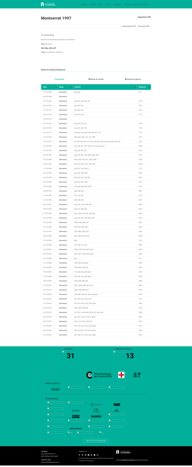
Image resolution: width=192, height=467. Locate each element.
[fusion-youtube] (88, 455)
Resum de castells (97, 79)
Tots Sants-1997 (143, 26)
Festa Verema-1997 (129, 26)
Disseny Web (90, 460)
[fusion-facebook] (79, 455)
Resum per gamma (134, 79)
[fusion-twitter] (82, 455)
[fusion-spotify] (94, 455)
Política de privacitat (90, 458)
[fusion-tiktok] (91, 455)
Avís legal (81, 458)
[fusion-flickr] (97, 455)
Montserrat (63, 92)
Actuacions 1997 (144, 17)
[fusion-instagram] (85, 455)
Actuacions (60, 79)
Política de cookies (102, 458)
